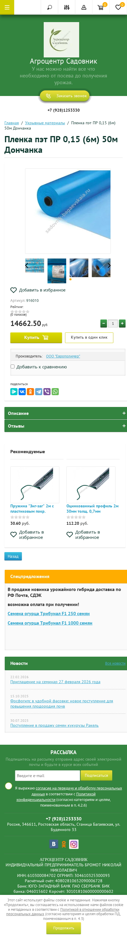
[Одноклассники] (30, 391)
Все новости (115, 663)
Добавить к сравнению (41, 367)
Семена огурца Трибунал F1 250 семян (49, 613)
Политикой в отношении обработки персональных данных (62, 912)
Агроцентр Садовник (63, 61)
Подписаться (96, 775)
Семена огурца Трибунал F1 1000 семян (50, 623)
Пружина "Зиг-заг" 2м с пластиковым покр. (32, 508)
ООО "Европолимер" (63, 356)
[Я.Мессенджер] (13, 391)
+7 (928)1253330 (64, 110)
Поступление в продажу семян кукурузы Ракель (54, 725)
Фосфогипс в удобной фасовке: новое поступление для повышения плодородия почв (61, 703)
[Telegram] (38, 391)
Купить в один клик (89, 337)
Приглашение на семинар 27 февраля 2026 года (55, 681)
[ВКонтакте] (22, 391)
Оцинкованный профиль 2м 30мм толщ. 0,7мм (92, 508)
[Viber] (47, 391)
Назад (13, 556)
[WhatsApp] (55, 391)
